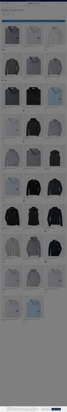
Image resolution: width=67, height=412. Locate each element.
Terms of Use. (32, 410)
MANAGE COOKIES (46, 409)
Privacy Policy (26, 410)
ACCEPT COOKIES (56, 409)
